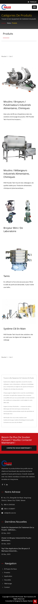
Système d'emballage (19, 420)
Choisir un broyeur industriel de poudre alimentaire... (16, 539)
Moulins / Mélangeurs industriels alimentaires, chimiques (17, 173)
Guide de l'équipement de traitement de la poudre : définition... (17, 528)
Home (9, 23)
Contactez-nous (8, 422)
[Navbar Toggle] (34, 7)
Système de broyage (9, 420)
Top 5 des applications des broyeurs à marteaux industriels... (15, 549)
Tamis (7, 276)
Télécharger (8, 583)
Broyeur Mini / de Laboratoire (13, 229)
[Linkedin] (7, 485)
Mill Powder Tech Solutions (24, 597)
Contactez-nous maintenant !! (19, 448)
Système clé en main (15, 328)
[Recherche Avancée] (35, 602)
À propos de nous (10, 569)
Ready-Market (28, 601)
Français (33, 2)
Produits (14, 23)
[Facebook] (2, 485)
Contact (7, 587)
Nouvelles (7, 580)
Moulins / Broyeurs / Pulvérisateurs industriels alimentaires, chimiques (17, 105)
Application (8, 576)
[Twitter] (4, 485)
